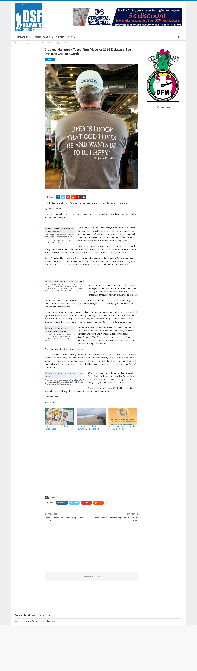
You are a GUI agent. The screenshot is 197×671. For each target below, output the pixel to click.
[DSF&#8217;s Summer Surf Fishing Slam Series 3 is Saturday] (123, 416)
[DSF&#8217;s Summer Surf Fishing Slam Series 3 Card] (59, 416)
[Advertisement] (91, 463)
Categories (22, 37)
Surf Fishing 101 (64, 37)
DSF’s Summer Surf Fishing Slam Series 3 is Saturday (122, 427)
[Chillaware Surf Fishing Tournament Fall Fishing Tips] (91, 416)
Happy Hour (49, 59)
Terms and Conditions (25, 615)
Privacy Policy (44, 615)
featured (53, 497)
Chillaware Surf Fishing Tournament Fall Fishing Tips (89, 427)
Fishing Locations (43, 37)
